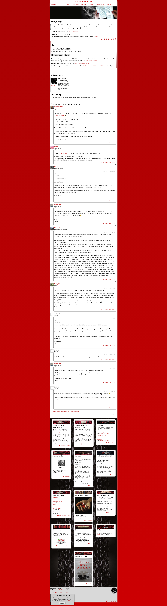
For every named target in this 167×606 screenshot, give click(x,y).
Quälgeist (57, 284)
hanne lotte (57, 205)
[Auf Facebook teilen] (104, 39)
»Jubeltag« (55, 504)
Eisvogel (99, 534)
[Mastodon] (111, 601)
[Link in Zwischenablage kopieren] (102, 39)
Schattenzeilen (54, 4)
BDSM (60, 590)
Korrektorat (59, 592)
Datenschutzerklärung (67, 600)
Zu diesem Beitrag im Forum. (108, 142)
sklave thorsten (58, 106)
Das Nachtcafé (56, 433)
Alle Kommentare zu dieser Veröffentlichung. (65, 411)
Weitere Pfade (111, 442)
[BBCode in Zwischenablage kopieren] (116, 39)
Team (53, 592)
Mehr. (96, 36)
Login (90, 1)
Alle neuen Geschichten (64, 515)
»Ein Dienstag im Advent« (103, 432)
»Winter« (99, 439)
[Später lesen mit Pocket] (111, 39)
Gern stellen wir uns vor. (82, 63)
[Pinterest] (113, 601)
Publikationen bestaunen (64, 546)
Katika (56, 147)
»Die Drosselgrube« (57, 501)
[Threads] (116, 601)
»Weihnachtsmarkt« (102, 435)
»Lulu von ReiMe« (57, 508)
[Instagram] (109, 601)
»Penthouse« (56, 497)
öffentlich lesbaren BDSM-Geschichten (93, 66)
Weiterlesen (67, 476)
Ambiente (101, 437)
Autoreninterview (79, 433)
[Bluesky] (107, 601)
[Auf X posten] (106, 39)
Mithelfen (90, 583)
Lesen (90, 485)
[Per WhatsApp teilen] (113, 39)
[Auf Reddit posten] (109, 39)
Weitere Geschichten (65, 445)
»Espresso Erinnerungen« (59, 511)
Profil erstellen (81, 1)
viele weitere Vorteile (92, 61)
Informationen (110, 513)
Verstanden (62, 603)
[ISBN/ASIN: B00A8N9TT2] (61, 541)
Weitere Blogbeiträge (87, 444)
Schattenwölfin (58, 167)
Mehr (53, 85)
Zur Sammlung (88, 520)
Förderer (66, 592)
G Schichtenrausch (73, 31)
